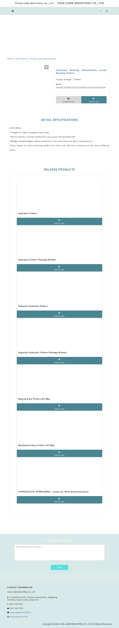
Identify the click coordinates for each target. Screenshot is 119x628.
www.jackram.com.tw (19, 616)
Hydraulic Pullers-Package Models (37, 259)
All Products (22, 58)
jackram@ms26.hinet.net (20, 612)
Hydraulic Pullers (27, 213)
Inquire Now (68, 101)
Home (10, 58)
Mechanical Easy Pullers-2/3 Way (36, 445)
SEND (59, 567)
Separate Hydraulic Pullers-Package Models (42, 352)
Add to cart (94, 101)
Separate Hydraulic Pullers (33, 306)
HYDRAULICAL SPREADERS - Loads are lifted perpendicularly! (53, 491)
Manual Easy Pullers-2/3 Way (34, 399)
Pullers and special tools (43, 58)
